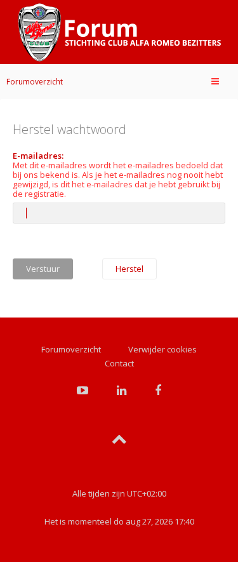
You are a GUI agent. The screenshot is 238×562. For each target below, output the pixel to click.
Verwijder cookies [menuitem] (162, 349)
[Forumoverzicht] (119, 32)
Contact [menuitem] (119, 363)
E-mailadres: (38, 155)
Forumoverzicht (34, 81)
